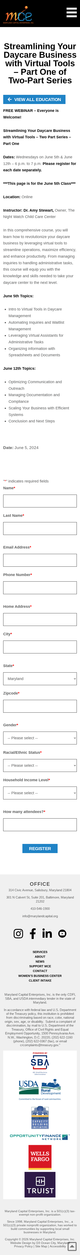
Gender (10, 725)
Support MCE (40, 966)
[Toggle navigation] (72, 12)
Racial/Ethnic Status (22, 752)
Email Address (17, 547)
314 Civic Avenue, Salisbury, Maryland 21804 (40, 890)
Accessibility (58, 1246)
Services (40, 952)
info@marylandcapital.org (40, 916)
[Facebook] (32, 933)
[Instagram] (18, 933)
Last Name (13, 515)
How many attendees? (24, 812)
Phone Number (17, 575)
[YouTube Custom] (62, 930)
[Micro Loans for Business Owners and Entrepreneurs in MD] (18, 15)
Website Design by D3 (25, 1243)
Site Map (41, 1246)
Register (40, 848)
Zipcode (11, 693)
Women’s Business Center (40, 976)
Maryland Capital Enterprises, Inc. (52, 1239)
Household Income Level (26, 780)
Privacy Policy (23, 1246)
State (8, 666)
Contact (40, 971)
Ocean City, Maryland (55, 1243)
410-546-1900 (40, 908)
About (40, 956)
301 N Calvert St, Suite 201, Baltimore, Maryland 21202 (40, 899)
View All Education (37, 99)
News (40, 961)
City (7, 634)
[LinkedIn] (47, 933)
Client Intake (40, 980)
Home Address (17, 606)
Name (9, 488)
